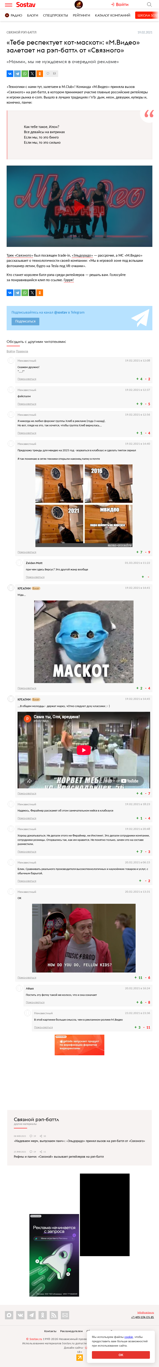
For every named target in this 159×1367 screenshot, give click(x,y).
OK (121, 1355)
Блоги (32, 15)
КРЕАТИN (24, 588)
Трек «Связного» (20, 256)
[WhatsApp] (25, 73)
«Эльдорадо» (82, 256)
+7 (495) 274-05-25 (142, 1317)
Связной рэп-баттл (36, 1119)
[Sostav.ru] (33, 4)
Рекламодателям (71, 1331)
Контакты (50, 1331)
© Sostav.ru (34, 1339)
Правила (22, 351)
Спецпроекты (55, 15)
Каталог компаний (112, 15)
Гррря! (69, 280)
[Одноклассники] (39, 73)
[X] (32, 73)
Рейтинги (81, 15)
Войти (11, 351)
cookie (128, 1337)
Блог (36, 588)
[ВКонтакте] (10, 73)
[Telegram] (17, 73)
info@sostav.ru (145, 1312)
